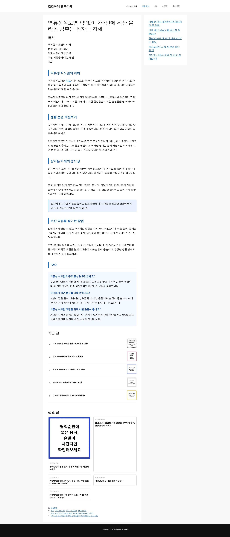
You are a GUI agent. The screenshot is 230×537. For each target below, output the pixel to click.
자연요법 (73, 511)
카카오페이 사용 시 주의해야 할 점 (67, 382)
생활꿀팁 (145, 6)
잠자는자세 (82, 511)
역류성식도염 (60, 511)
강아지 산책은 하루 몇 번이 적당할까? (69, 395)
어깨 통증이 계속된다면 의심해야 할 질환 (70, 343)
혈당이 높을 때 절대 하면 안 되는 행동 (69, 369)
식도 (68, 80)
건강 (156, 6)
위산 (67, 511)
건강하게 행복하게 (60, 6)
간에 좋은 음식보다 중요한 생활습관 (68, 356)
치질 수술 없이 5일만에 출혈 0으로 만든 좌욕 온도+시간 (72, 513)
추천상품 (176, 6)
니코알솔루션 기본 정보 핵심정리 (109, 480)
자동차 (165, 6)
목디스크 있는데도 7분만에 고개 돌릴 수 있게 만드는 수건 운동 (74, 516)
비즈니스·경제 (131, 6)
